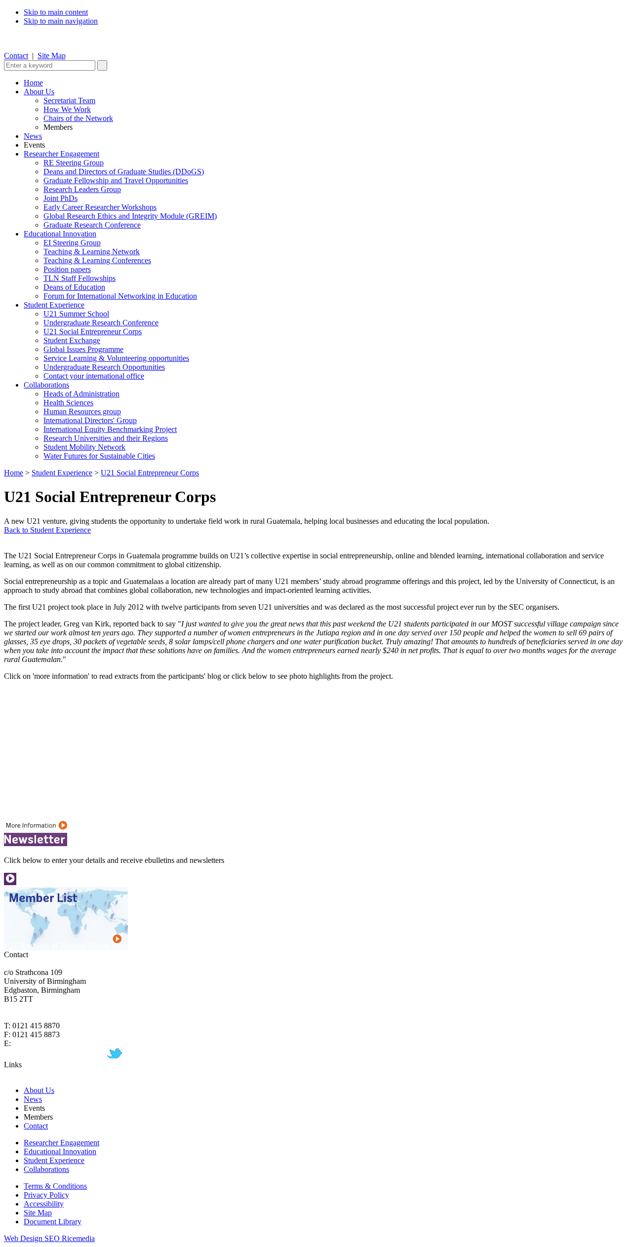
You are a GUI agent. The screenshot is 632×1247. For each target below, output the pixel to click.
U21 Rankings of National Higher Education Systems (87, 945)
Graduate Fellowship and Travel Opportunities (115, 180)
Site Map (52, 55)
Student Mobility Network (84, 447)
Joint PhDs (60, 198)
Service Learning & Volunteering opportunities (116, 358)
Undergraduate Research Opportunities (104, 367)
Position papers (67, 269)
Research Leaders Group (82, 189)
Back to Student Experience (47, 530)
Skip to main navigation (61, 21)
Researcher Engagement (61, 154)
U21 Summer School (76, 314)
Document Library (52, 1221)
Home (33, 82)
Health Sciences (68, 402)
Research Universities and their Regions (105, 438)
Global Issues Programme (83, 349)
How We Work (67, 109)
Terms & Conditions (55, 1186)
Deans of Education (74, 287)
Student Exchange (71, 340)
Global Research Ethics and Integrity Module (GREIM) (130, 216)
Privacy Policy (46, 1195)
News (33, 136)
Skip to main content (56, 12)
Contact (16, 55)
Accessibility (44, 1204)
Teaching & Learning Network (91, 251)
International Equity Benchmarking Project (110, 429)
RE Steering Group (73, 162)
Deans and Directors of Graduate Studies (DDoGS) (123, 171)
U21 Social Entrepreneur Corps (92, 331)
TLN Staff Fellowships (79, 278)
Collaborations (46, 385)
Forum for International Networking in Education (120, 296)
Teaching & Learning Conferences (97, 260)
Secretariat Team (69, 100)
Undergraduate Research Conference (100, 322)
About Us (39, 91)
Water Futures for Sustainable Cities (99, 456)
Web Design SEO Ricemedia (49, 1238)
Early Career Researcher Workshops (100, 207)
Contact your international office (93, 376)
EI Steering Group (72, 242)
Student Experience (54, 305)
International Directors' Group (90, 420)
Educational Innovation (60, 234)
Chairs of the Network (78, 118)
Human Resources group (82, 411)
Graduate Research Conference (92, 225)
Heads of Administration (81, 394)
